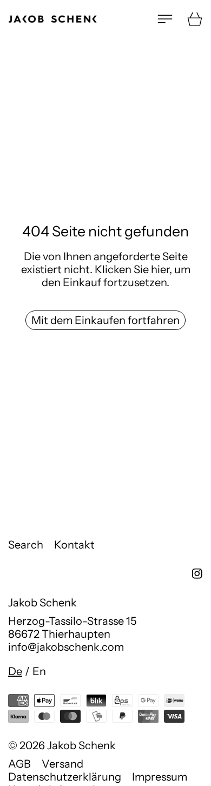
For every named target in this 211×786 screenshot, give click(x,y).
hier (160, 269)
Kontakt (74, 544)
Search (25, 544)
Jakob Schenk (81, 745)
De (15, 671)
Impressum (159, 776)
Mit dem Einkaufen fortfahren (105, 320)
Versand (62, 763)
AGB (19, 763)
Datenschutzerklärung (64, 776)
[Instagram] (197, 573)
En (39, 671)
